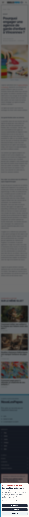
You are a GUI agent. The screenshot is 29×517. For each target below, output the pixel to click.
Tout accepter (15, 509)
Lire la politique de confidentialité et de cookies (13, 500)
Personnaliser (15, 513)
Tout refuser (14, 505)
